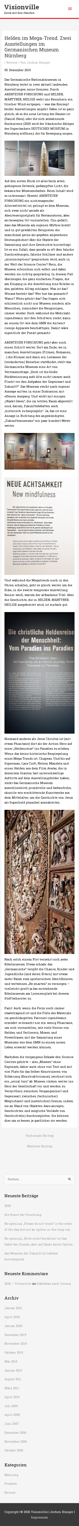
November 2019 (15, 1343)
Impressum (39, 1517)
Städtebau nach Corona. (53, 1284)
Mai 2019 (10, 1361)
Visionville (21, 7)
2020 (7, 1206)
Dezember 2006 (15, 1433)
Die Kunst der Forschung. (23, 1215)
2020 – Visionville (17, 1284)
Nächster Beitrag (39, 1146)
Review (11, 62)
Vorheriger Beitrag (40, 1136)
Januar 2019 (13, 1370)
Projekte (10, 1484)
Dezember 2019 (15, 1335)
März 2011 (11, 1388)
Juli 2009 (11, 1406)
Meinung (11, 1475)
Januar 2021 (13, 1308)
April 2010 (12, 1397)
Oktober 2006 (13, 1450)
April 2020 (12, 1317)
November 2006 (15, 1441)
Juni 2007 (11, 1424)
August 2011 (12, 1379)
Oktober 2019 (13, 1352)
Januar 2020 (13, 1326)
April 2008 (12, 1415)
